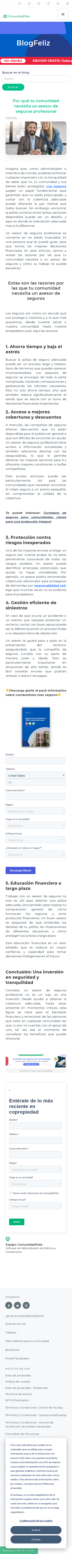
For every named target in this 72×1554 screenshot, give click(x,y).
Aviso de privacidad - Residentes (26, 1388)
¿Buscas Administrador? (24, 1316)
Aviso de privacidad (18, 1375)
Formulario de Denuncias (22, 1434)
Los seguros (56, 186)
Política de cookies (17, 1381)
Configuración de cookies (19, 1550)
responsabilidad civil (50, 585)
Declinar (36, 1539)
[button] (63, 14)
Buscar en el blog (15, 72)
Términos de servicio (18, 1394)
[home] (16, 14)
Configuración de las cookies (36, 1520)
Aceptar (36, 1529)
